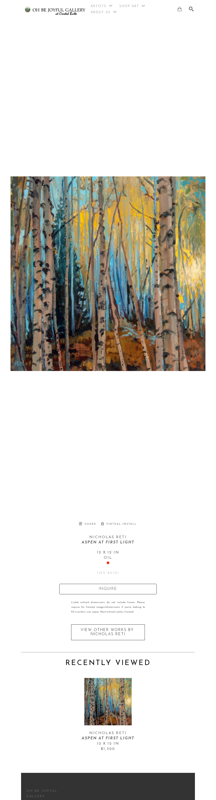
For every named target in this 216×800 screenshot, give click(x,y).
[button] (102, 6)
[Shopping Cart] (180, 9)
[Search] (191, 9)
